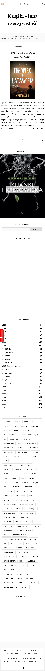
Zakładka (29, 578)
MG (33, 500)
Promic (6, 535)
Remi (20, 544)
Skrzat (19, 548)
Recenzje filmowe (9, 38)
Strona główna (17, 36)
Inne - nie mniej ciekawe (28, 474)
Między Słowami (10, 504)
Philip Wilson (9, 526)
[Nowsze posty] (2, 140)
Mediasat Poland (22, 500)
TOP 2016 (13, 565)
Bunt (20, 443)
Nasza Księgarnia (10, 513)
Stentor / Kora (24, 557)
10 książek (7, 422)
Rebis (13, 544)
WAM (12, 570)
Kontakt (40, 38)
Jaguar (14, 478)
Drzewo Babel (23, 452)
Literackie (28, 487)
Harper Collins (32, 470)
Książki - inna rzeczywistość (22, 19)
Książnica (36, 483)
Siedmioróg (8, 548)
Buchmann (14, 439)
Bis (5, 439)
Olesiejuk (7, 522)
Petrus (28, 522)
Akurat (24, 426)
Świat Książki (31, 561)
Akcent (6, 426)
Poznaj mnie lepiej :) (25, 530)
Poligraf (36, 526)
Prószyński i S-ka (19, 535)
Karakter (33, 478)
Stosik (35, 557)
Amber (16, 430)
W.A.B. (32, 565)
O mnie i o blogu (25, 517)
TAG (5, 565)
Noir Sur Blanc (9, 517)
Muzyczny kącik (27, 38)
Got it (28, 668)
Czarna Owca (9, 448)
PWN (5, 544)
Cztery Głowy (33, 448)
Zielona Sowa (9, 583)
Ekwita (16, 456)
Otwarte (18, 522)
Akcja (15, 426)
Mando (31, 496)
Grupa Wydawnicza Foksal (14, 465)
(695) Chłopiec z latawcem (12, 366)
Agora (17, 422)
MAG (30, 491)
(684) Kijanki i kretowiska (23, 189)
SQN (18, 552)
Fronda (13, 461)
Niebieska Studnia (27, 513)
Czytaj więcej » (8, 128)
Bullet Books (9, 443)
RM (36, 544)
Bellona (26, 430)
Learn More (18, 668)
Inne (14, 474)
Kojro (16, 483)
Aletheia (7, 430)
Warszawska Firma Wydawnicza (16, 574)
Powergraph (9, 530)
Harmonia (18, 470)
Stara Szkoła (9, 557)
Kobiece (7, 483)
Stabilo (27, 552)
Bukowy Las (26, 439)
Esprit (25, 456)
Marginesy (8, 500)
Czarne (21, 448)
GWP (29, 465)
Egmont (7, 456)
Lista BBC (16, 487)
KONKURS (25, 483)
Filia (5, 461)
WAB (5, 570)
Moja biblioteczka (27, 504)
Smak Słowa (30, 548)
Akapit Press (28, 422)
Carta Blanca (30, 443)
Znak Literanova (10, 587)
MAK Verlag (8, 496)
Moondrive (8, 509)
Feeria (33, 456)
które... (6, 487)
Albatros (34, 426)
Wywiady (30, 36)
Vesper (23, 565)
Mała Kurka (20, 496)
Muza (18, 509)
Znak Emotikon (31, 583)
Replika (28, 544)
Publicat (33, 539)
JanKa (23, 478)
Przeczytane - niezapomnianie (15, 539)
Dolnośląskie (9, 452)
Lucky (18, 491)
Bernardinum (9, 435)
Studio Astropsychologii (13, 561)
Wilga (20, 578)
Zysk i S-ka (24, 587)
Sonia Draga (8, 552)
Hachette (7, 470)
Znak (20, 583)
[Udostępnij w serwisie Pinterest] (42, 128)
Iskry (6, 478)
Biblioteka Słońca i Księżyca (28, 435)
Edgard (35, 452)
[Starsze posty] (43, 140)
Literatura (8, 491)
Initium (6, 474)
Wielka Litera (9, 578)
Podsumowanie (23, 526)
